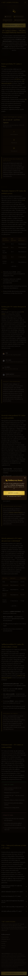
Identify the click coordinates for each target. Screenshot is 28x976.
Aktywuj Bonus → (14, 493)
